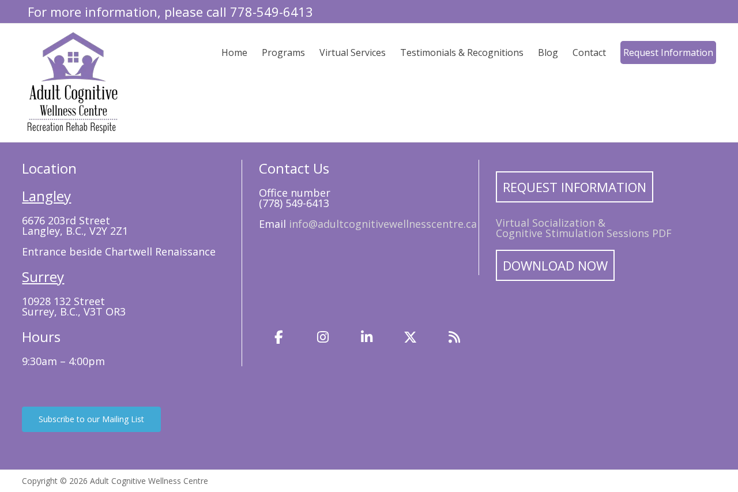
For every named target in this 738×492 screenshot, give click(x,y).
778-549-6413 (271, 11)
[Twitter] (410, 337)
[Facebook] (279, 337)
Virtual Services (352, 52)
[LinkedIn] (367, 337)
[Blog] (454, 337)
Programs (283, 52)
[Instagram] (323, 337)
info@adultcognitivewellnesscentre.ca (383, 224)
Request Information (668, 52)
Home (234, 52)
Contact (589, 52)
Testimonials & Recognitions (462, 52)
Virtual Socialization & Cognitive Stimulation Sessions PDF (584, 228)
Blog (548, 52)
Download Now (555, 265)
